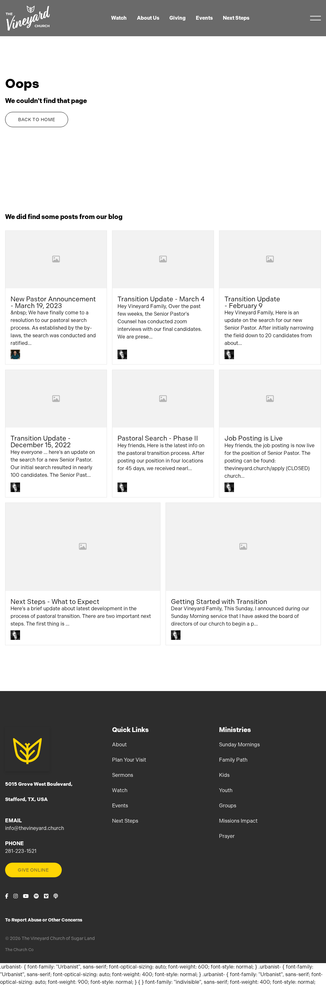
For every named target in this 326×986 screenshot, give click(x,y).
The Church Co (19, 949)
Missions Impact (238, 821)
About (119, 745)
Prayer (227, 836)
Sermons (122, 775)
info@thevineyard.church (34, 828)
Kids (224, 775)
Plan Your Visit (129, 760)
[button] (315, 18)
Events (120, 806)
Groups (227, 806)
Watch (119, 790)
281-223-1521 (20, 851)
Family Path (233, 760)
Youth (225, 790)
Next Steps (125, 821)
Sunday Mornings (239, 745)
